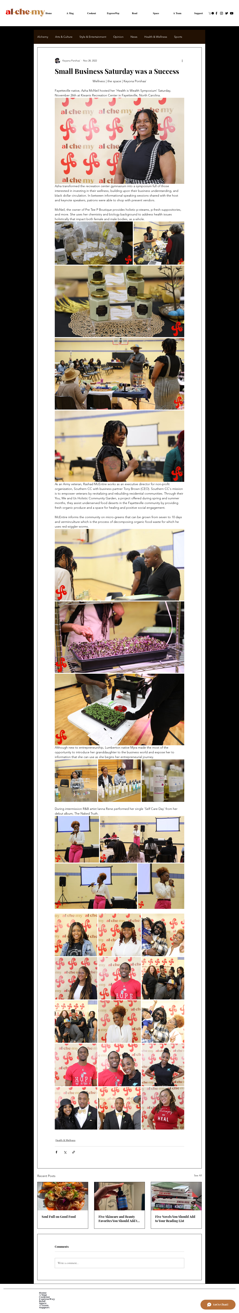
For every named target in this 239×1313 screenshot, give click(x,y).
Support (44, 1310)
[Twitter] (227, 13)
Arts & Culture (63, 36)
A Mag (43, 1298)
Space (43, 1306)
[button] (212, 13)
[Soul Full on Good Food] (62, 1196)
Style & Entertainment (92, 36)
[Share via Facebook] (56, 1152)
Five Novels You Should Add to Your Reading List (175, 1219)
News (134, 36)
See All (198, 1175)
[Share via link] (73, 1152)
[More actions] (182, 61)
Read (42, 1304)
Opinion (118, 36)
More (177, 36)
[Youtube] (232, 13)
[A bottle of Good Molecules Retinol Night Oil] (119, 1196)
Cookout (44, 1300)
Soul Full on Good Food (59, 1217)
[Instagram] (221, 13)
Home (43, 1296)
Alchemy (42, 36)
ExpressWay (47, 1302)
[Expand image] (94, 243)
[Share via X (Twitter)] (65, 1152)
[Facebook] (216, 13)
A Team (43, 1308)
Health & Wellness (155, 36)
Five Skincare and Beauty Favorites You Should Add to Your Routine (119, 1219)
